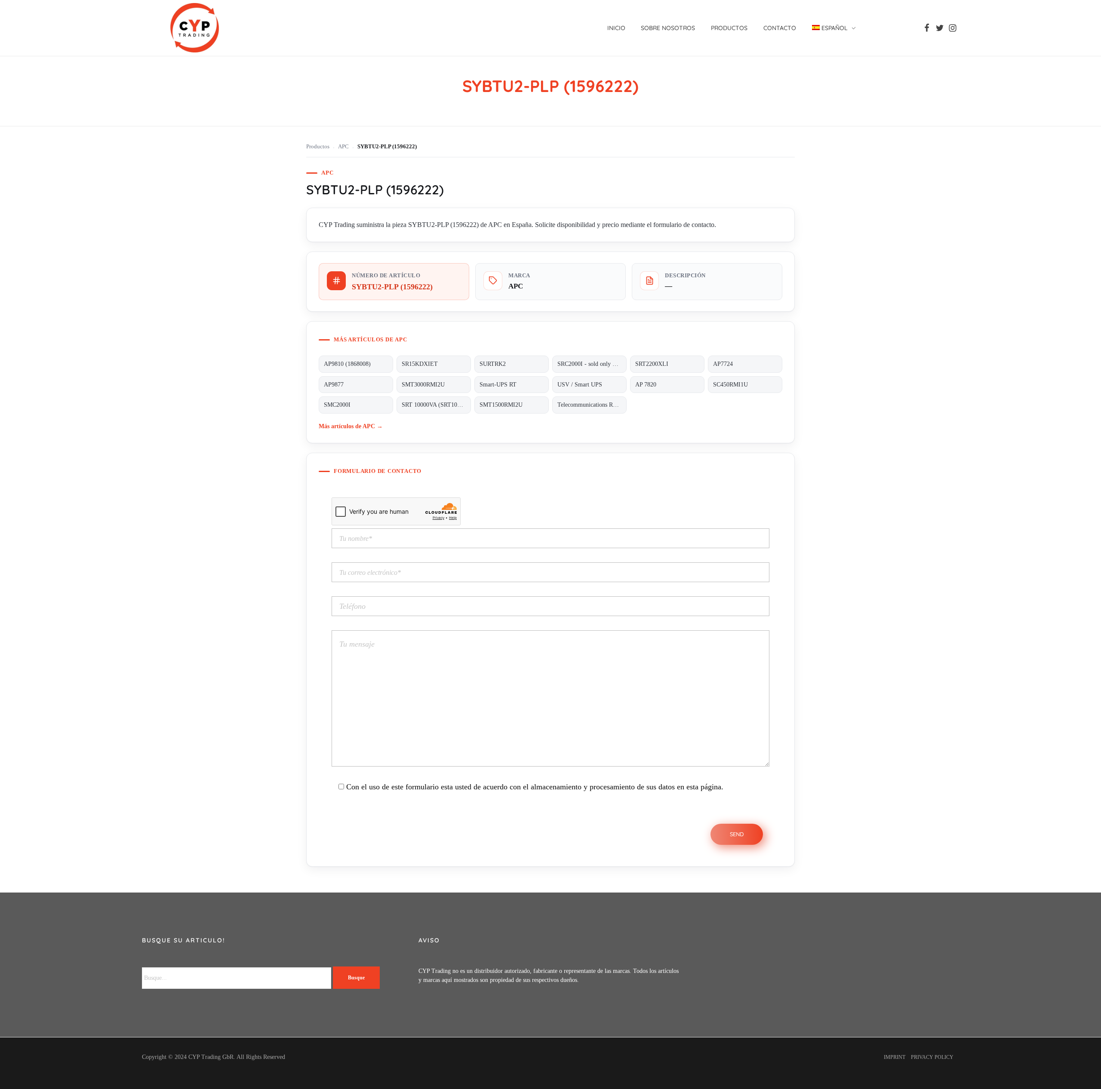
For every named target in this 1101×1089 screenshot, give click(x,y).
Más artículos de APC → (351, 426)
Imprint (894, 1057)
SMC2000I (337, 405)
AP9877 (334, 384)
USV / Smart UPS (579, 384)
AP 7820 (645, 384)
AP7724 (723, 364)
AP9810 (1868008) (347, 364)
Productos (317, 147)
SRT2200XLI (651, 364)
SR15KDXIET (420, 364)
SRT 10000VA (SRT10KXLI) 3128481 (436, 405)
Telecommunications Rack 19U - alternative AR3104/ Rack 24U (592, 405)
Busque (356, 978)
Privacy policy (932, 1057)
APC (343, 147)
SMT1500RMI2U (501, 405)
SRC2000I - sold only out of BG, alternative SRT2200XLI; (592, 364)
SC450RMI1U (730, 384)
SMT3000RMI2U (423, 384)
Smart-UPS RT (498, 384)
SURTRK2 (493, 364)
